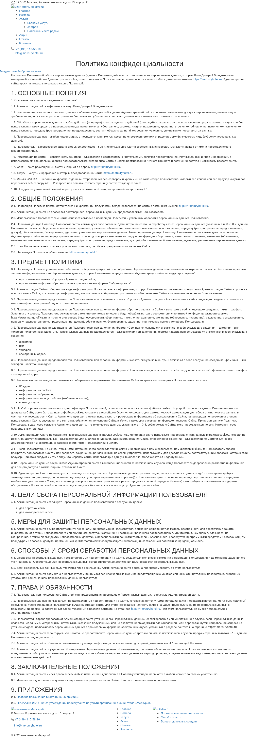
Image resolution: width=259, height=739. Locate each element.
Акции (23, 35)
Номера (24, 15)
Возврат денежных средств (179, 721)
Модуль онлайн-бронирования (20, 71)
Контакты (25, 43)
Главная (24, 10)
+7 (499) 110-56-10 (28, 49)
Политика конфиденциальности (182, 713)
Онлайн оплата (171, 717)
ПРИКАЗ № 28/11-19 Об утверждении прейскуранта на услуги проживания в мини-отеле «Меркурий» (84, 703)
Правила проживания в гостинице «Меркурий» (48, 697)
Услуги (24, 19)
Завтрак (32, 27)
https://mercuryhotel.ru (207, 79)
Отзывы (24, 39)
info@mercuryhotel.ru (29, 53)
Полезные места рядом (43, 31)
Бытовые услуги (37, 23)
